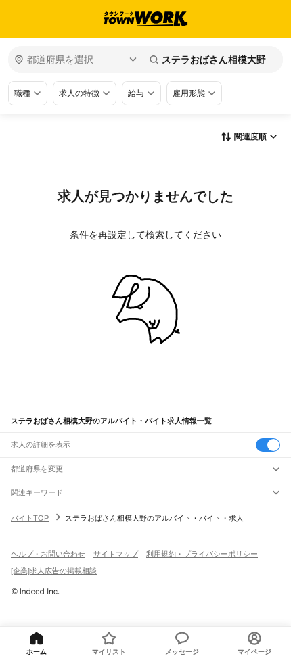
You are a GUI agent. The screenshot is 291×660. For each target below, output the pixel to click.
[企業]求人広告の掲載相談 (54, 571)
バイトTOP (30, 518)
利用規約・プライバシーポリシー (202, 554)
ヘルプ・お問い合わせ (48, 554)
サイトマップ (115, 554)
